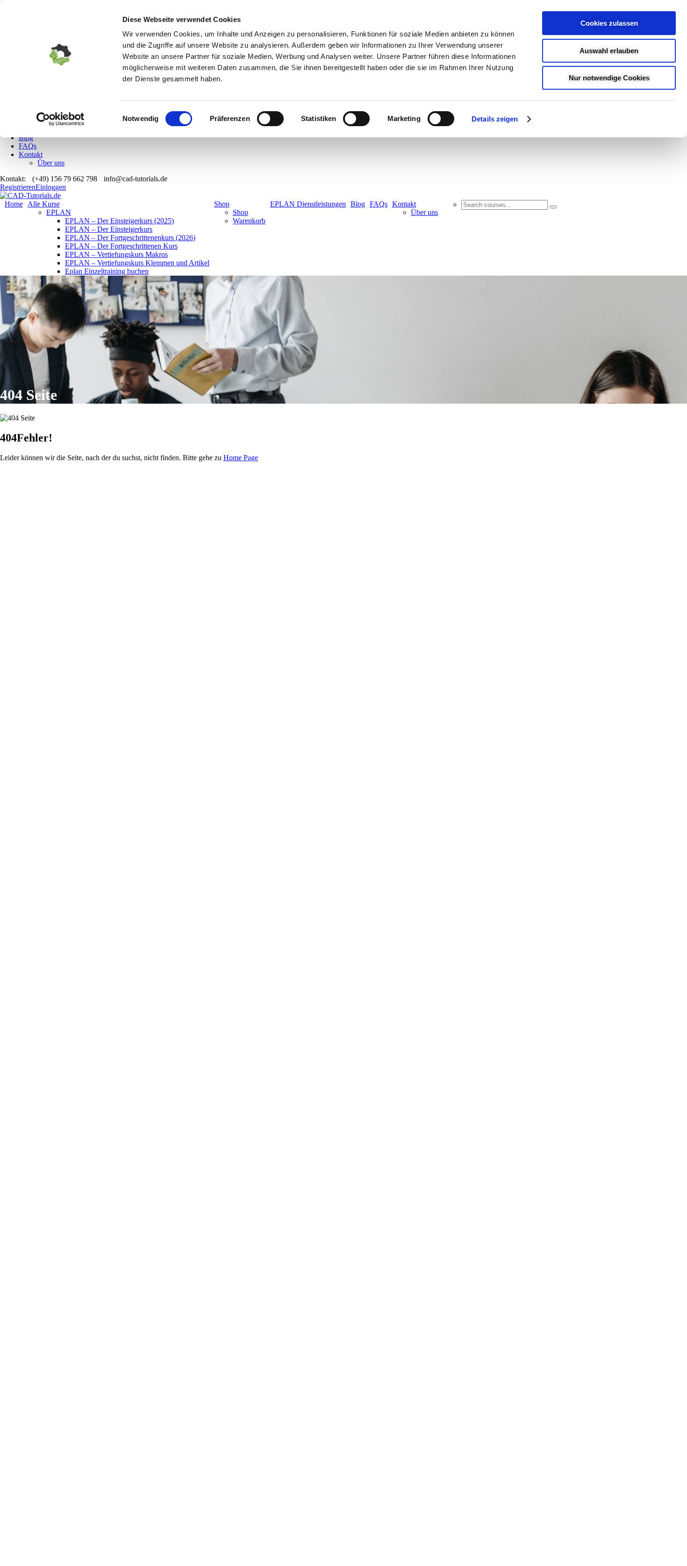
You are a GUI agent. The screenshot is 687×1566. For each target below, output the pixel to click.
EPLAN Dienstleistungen (308, 204)
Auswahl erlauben (609, 51)
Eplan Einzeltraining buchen (107, 271)
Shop (221, 204)
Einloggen (51, 187)
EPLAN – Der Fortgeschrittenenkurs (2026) (130, 238)
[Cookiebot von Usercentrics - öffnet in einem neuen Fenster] (60, 119)
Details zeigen (495, 119)
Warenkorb (249, 221)
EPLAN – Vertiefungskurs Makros (116, 254)
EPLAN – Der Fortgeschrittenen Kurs (121, 246)
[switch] (270, 118)
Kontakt (31, 154)
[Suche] (553, 207)
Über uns (50, 163)
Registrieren (18, 187)
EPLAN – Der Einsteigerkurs (108, 229)
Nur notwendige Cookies (609, 78)
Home (14, 204)
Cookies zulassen (609, 23)
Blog (26, 138)
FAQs (27, 146)
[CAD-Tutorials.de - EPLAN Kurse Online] (30, 195)
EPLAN (58, 212)
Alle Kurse (44, 204)
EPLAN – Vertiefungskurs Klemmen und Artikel (137, 263)
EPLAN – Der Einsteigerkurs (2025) (119, 221)
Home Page (240, 458)
